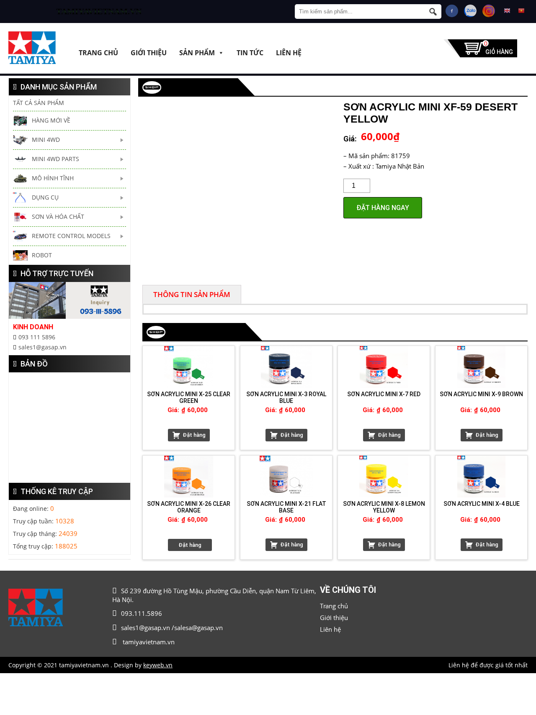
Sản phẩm (197, 52)
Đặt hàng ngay (382, 208)
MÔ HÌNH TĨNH (53, 178)
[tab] (191, 294)
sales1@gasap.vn (42, 347)
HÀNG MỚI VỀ (51, 120)
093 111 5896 (36, 337)
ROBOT (42, 255)
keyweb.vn (158, 665)
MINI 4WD (46, 140)
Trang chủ (98, 52)
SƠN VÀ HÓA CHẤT (58, 216)
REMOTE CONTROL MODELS (71, 236)
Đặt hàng (194, 435)
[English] (507, 11)
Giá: (350, 138)
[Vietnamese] (521, 11)
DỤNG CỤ (45, 197)
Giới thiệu (149, 52)
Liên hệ (289, 52)
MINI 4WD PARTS (55, 159)
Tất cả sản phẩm (38, 103)
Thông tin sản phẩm (191, 294)
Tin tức (250, 52)
